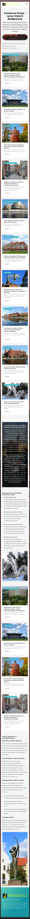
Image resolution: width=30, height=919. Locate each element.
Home (3, 900)
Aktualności (6, 43)
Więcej (7, 83)
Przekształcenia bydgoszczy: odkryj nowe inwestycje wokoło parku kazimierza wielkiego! (13, 329)
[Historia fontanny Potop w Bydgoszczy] (11, 5)
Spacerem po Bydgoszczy (9, 48)
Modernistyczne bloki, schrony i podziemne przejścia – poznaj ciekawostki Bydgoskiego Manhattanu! (14, 75)
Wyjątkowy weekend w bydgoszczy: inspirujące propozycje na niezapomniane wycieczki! (14, 183)
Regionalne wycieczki (9, 46)
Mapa (11, 900)
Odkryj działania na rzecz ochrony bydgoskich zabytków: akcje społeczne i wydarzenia (14, 291)
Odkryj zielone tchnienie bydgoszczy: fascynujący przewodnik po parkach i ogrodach (14, 146)
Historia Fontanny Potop (17, 43)
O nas (7, 900)
